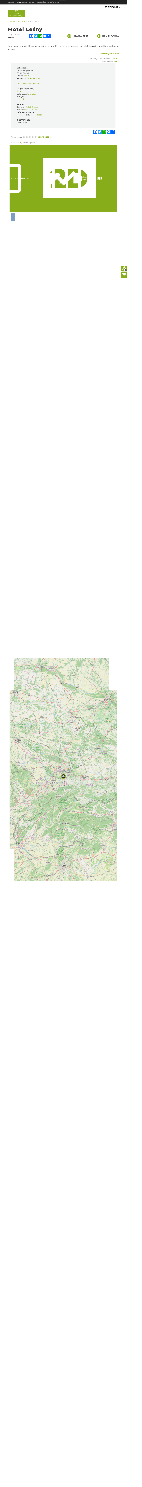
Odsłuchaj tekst (80, 36)
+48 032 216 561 (31, 110)
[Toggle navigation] (62, 2)
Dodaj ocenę (44, 137)
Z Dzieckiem (112, 7)
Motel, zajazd (36, 115)
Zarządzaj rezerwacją (109, 54)
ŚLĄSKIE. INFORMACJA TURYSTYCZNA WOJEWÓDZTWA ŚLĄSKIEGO (33, 2)
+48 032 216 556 (31, 107)
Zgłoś (114, 59)
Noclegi (20, 99)
